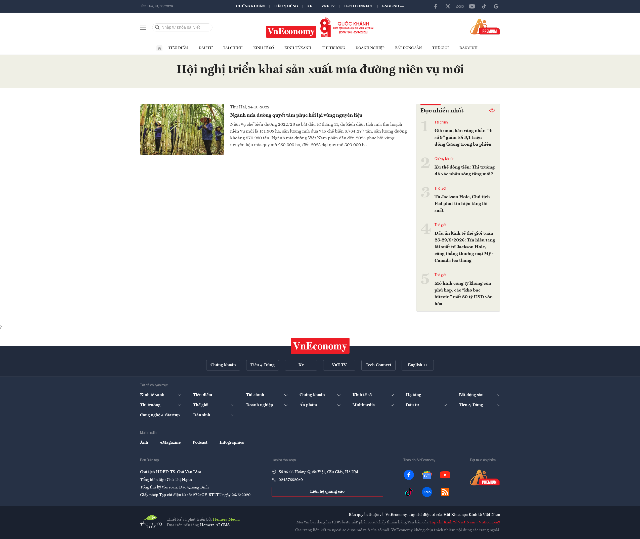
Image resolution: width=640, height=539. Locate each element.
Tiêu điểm (178, 48)
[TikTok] (484, 6)
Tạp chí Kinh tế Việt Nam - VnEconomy (465, 522)
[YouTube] (472, 6)
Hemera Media (226, 520)
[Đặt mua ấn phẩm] (485, 26)
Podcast (200, 443)
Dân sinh (468, 48)
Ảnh (144, 443)
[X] (448, 6)
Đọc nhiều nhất (441, 111)
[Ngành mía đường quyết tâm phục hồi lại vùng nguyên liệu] (182, 129)
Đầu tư (205, 48)
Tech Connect (358, 6)
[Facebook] (436, 6)
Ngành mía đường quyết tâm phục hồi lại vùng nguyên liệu (296, 115)
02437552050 (291, 480)
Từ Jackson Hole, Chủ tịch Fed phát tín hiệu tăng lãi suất (462, 204)
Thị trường (333, 48)
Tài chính (233, 48)
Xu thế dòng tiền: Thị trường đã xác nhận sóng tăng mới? (465, 170)
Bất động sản (408, 48)
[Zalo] (460, 6)
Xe (309, 6)
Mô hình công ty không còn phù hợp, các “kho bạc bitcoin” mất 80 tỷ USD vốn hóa (464, 293)
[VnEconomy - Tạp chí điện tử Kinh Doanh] (320, 346)
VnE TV (328, 6)
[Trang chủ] (159, 48)
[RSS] (445, 491)
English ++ (393, 6)
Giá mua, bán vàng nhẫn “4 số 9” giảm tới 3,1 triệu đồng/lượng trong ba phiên (463, 138)
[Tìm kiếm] (157, 27)
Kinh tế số (263, 48)
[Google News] (496, 6)
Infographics (232, 443)
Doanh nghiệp (370, 48)
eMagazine (170, 443)
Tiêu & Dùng (286, 6)
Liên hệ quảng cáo (327, 492)
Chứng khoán (250, 6)
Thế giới (440, 48)
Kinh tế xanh (297, 48)
